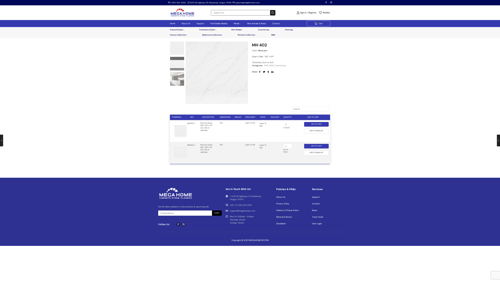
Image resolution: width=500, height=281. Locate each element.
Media (236, 23)
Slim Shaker (236, 29)
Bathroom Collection (212, 35)
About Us (186, 23)
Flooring (289, 29)
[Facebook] (326, 2)
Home (172, 23)
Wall (273, 35)
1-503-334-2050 (178, 2)
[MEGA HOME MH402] (177, 48)
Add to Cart (316, 124)
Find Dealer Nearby (219, 23)
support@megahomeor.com (247, 2)
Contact (276, 23)
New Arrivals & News (256, 23)
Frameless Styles (207, 29)
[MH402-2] (177, 64)
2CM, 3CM (268, 65)
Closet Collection (178, 35)
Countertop (263, 29)
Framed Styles (176, 29)
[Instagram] (331, 2)
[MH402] (177, 79)
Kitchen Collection (246, 35)
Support (200, 23)
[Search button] (272, 12)
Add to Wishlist (316, 131)
